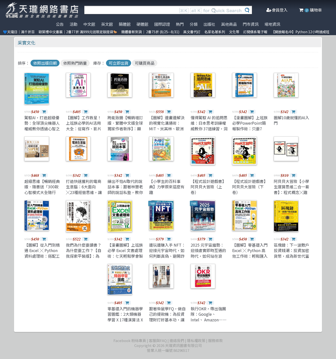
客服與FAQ (158, 340)
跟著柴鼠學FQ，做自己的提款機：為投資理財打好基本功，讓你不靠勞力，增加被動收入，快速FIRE (167, 320)
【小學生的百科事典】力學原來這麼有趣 (166, 186)
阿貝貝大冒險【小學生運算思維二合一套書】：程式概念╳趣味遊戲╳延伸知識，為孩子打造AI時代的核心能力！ (291, 195)
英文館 (107, 24)
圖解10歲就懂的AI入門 (291, 120)
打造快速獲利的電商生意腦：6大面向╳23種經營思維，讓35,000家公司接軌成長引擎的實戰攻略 (84, 192)
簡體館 (125, 24)
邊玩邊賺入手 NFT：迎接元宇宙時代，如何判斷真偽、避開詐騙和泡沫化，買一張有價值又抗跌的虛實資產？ (167, 258)
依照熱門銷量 (75, 63)
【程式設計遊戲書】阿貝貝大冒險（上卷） (208, 186)
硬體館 (142, 24)
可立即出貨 (118, 63)
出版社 (209, 24)
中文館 (89, 24)
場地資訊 (272, 24)
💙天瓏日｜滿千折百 (19, 31)
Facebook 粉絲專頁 (129, 340)
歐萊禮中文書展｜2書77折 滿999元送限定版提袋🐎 (78, 31)
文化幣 (234, 31)
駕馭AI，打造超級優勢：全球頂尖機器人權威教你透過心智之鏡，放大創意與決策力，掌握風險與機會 (42, 129)
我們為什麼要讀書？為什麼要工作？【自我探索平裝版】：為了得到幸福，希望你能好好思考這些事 (83, 256)
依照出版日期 (45, 63)
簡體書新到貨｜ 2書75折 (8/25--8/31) (150, 31)
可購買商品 (144, 63)
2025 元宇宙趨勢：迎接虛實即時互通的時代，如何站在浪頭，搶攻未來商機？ (208, 253)
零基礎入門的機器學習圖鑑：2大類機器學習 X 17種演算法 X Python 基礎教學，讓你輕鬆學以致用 (125, 320)
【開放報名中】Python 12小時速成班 (300, 31)
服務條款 (215, 340)
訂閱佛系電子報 (255, 31)
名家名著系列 (214, 31)
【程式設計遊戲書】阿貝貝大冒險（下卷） (250, 186)
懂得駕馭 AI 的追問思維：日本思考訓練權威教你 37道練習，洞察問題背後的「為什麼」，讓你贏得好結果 (209, 131)
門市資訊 (251, 24)
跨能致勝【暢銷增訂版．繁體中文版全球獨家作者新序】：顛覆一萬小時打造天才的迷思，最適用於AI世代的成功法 (125, 131)
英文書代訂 (191, 31)
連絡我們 (176, 340)
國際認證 (162, 24)
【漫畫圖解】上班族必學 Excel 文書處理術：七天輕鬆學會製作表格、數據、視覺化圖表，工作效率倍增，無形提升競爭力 (125, 258)
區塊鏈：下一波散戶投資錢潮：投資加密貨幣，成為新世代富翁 (291, 253)
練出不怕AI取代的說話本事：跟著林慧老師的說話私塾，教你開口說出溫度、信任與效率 (125, 192)
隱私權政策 (196, 340)
